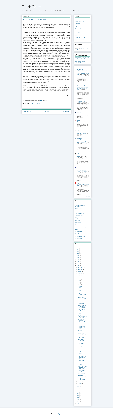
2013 (78, 390)
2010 (78, 395)
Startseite (47, 111)
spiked (76, 229)
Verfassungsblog (81, 153)
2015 (78, 386)
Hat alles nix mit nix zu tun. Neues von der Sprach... (82, 306)
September (80, 273)
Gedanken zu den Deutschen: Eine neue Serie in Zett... (82, 356)
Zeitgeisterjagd (78, 238)
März (79, 284)
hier (48, 34)
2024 (78, 250)
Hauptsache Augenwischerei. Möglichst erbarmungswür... (82, 377)
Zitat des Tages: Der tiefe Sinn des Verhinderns (82, 367)
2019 (78, 259)
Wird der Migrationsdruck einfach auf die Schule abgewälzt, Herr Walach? (82, 170)
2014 (78, 388)
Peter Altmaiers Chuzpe (81, 352)
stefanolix (78, 35)
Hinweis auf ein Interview (81, 344)
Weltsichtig (77, 233)
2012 (78, 392)
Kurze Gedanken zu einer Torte (82, 371)
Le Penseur (79, 130)
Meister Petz (78, 28)
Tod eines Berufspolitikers (82, 331)
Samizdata (79, 138)
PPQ (78, 183)
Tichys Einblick (80, 69)
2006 (78, 403)
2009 (78, 397)
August (79, 275)
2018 (78, 261)
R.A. (76, 34)
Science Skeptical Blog (80, 227)
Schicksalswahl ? (81, 350)
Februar (80, 381)
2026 (78, 246)
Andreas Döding (79, 21)
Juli (79, 277)
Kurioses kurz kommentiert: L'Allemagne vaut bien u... (82, 362)
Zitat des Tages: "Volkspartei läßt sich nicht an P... (82, 299)
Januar (79, 383)
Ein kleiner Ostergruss (81, 302)
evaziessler (77, 220)
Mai (79, 280)
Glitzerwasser (78, 222)
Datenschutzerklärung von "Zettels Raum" (81, 62)
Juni (79, 279)
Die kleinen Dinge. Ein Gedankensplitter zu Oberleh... (82, 294)
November (80, 269)
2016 (78, 265)
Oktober (80, 271)
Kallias (77, 25)
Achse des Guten (79, 203)
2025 (78, 248)
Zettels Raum (31, 6)
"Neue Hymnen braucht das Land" (81, 340)
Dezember (80, 267)
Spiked (78, 120)
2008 (78, 399)
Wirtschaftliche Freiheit (82, 85)
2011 (78, 393)
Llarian (77, 26)
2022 (78, 253)
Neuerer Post (27, 111)
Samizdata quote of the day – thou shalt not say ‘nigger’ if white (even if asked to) (83, 141)
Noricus (77, 32)
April (79, 282)
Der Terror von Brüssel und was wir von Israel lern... (82, 321)
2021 (78, 255)
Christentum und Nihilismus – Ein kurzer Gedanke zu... (82, 311)
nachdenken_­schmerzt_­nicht (81, 30)
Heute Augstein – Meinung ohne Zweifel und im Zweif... (81, 326)
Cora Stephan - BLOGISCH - (81, 213)
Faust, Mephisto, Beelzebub (81, 347)
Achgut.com (79, 112)
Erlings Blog (77, 218)
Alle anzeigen (87, 196)
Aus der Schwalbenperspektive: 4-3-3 (82, 316)
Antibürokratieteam (79, 208)
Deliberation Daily (81, 101)
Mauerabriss (79, 102)
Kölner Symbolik (81, 373)
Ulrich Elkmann (79, 39)
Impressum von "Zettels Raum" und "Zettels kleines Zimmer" (82, 58)
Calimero (77, 23)
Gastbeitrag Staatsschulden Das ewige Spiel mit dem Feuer (82, 88)
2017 (78, 263)
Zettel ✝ (77, 20)
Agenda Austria (80, 167)
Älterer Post (66, 111)
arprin (76, 211)
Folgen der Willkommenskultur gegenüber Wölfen (82, 288)
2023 (78, 252)
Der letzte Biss (78, 224)
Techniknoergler (80, 37)
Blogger (59, 414)
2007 (78, 401)
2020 (78, 257)
